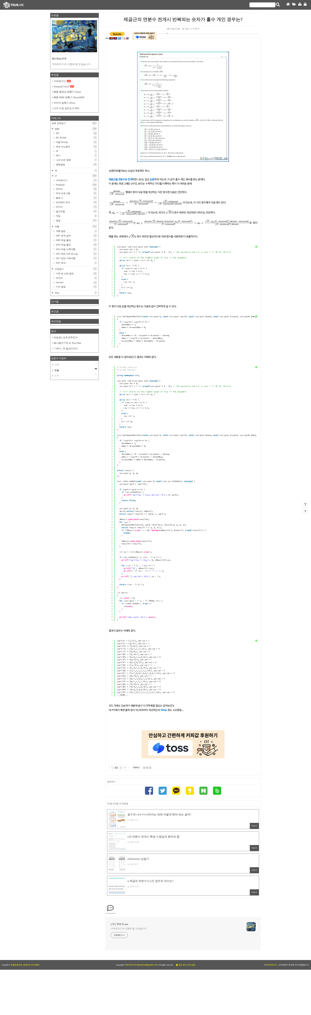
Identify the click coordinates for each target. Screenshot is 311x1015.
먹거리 (75, 278)
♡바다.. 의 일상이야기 (66, 348)
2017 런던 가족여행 (75, 258)
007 (75, 133)
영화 (75, 128)
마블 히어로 (75, 142)
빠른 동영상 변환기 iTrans (67, 92)
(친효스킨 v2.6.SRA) (31, 965)
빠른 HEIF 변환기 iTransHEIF (69, 97)
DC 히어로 (75, 137)
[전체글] (294, 5)
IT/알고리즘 (175, 29)
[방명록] (300, 5)
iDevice (75, 189)
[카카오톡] (176, 791)
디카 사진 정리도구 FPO (66, 108)
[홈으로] (288, 5)
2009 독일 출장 (75, 240)
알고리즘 (75, 211)
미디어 (75, 207)
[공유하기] (121, 767)
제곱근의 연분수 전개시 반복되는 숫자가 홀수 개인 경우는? (183, 19)
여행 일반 (75, 231)
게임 (75, 216)
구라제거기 (62, 81)
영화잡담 (75, 164)
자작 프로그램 (75, 193)
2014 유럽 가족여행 (75, 249)
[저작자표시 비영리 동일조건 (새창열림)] (147, 767)
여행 (75, 226)
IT (75, 176)
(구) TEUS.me (119, 924)
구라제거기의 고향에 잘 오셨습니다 (128, 928)
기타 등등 (75, 286)
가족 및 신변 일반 (75, 273)
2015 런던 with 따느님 (75, 253)
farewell (75, 282)
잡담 (75, 220)
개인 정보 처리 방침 (186, 965)
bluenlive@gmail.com (147, 965)
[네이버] (203, 791)
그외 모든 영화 (75, 160)
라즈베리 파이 (75, 202)
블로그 (75, 197)
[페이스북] (149, 791)
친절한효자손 (16, 965)
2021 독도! (75, 263)
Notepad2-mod (64, 86)
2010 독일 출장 (75, 244)
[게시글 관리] (125, 767)
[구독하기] (305, 510)
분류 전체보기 (74, 123)
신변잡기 (75, 268)
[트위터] (163, 791)
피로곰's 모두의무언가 (66, 337)
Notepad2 (75, 185)
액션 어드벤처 (75, 146)
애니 (75, 155)
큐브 (75, 292)
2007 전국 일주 (75, 235)
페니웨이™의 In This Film (67, 343)
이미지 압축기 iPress (64, 103)
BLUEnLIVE (131, 965)
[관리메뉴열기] (305, 504)
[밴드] (217, 791)
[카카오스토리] (190, 791)
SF (75, 151)
